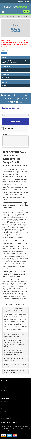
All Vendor (5, 390)
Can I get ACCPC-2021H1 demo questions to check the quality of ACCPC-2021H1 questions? (14, 352)
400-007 (4, 408)
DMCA (4, 394)
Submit (4, 53)
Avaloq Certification (15, 16)
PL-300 (4, 415)
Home (2, 16)
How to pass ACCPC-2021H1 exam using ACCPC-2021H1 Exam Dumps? (15, 310)
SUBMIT (15, 121)
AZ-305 (4, 401)
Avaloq (7, 16)
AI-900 (4, 411)
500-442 (4, 405)
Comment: (5, 134)
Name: (4, 112)
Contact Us (5, 387)
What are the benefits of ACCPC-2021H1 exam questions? (15, 335)
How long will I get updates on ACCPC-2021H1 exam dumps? (14, 371)
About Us (5, 384)
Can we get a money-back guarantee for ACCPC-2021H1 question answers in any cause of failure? (14, 343)
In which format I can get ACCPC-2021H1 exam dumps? (15, 359)
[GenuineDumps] (15, 6)
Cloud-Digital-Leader (8, 418)
